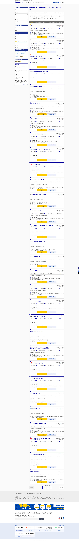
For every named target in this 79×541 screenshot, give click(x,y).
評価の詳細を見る (51, 36)
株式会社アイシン (36, 270)
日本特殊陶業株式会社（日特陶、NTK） (41, 71)
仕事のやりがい (23, 51)
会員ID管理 (28, 512)
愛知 (16, 61)
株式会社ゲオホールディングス (39, 86)
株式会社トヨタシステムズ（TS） (36, 331)
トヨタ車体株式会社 (37, 301)
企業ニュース (24, 512)
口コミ (24, 2)
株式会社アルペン (36, 41)
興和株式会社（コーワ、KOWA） (36, 56)
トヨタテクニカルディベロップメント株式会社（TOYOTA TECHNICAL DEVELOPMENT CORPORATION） (41, 348)
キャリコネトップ (17, 512)
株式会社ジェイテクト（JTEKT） (39, 194)
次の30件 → (61, 487)
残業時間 (19, 61)
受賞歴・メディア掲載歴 (18, 513)
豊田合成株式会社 (36, 164)
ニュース (32, 2)
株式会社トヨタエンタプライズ (36, 25)
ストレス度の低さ (17, 53)
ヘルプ (48, 512)
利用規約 (51, 512)
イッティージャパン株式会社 (35, 210)
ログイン (62, 2)
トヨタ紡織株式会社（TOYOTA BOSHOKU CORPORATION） (41, 439)
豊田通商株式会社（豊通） (38, 378)
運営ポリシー (37, 512)
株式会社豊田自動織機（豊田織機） (40, 423)
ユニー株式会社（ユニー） (35, 103)
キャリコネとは (33, 512)
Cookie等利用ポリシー (39, 513)
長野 (26, 41)
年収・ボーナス (17, 56)
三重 (18, 41)
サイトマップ (50, 513)
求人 (28, 2)
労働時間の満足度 (17, 51)
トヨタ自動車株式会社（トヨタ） (39, 241)
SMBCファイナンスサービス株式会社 (37, 179)
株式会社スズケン (36, 408)
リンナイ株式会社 (36, 256)
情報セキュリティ (45, 513)
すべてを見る (26, 84)
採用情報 (63, 525)
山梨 (24, 41)
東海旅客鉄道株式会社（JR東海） (39, 454)
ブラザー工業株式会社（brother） (39, 134)
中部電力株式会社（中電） (38, 363)
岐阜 (20, 41)
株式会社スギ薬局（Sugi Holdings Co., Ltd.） (39, 118)
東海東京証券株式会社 (34, 471)
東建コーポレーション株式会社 (39, 316)
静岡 (22, 41)
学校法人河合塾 (33, 286)
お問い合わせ (23, 513)
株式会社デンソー (36, 393)
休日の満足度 (23, 53)
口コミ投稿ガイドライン (43, 512)
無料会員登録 (57, 2)
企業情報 (27, 513)
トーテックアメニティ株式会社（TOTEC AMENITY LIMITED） (43, 226)
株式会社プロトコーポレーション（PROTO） (42, 149)
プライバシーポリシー (32, 513)
